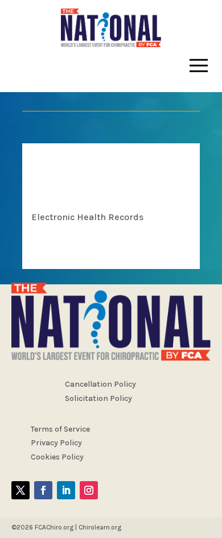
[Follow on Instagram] (89, 490)
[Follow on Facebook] (43, 490)
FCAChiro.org (54, 527)
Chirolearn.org (100, 527)
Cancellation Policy (100, 384)
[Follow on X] (20, 490)
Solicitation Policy (98, 398)
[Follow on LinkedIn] (66, 490)
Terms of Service (60, 429)
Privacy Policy (56, 443)
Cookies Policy (57, 457)
